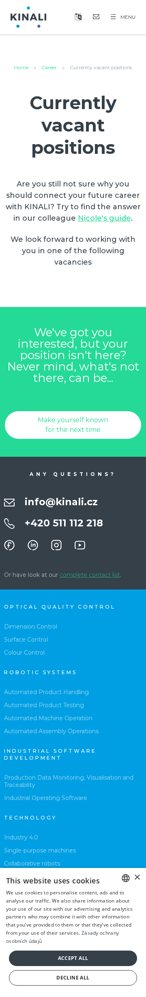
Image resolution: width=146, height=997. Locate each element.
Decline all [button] (72, 977)
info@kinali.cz (61, 502)
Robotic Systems (40, 672)
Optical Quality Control (60, 607)
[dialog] (73, 932)
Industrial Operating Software (45, 798)
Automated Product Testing (44, 705)
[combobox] (126, 878)
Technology (30, 818)
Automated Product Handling (46, 692)
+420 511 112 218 (64, 523)
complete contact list (90, 574)
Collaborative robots (32, 863)
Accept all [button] (73, 958)
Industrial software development (50, 754)
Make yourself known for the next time (73, 425)
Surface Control (26, 639)
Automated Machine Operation (48, 718)
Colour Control (24, 652)
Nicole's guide (104, 218)
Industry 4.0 (21, 837)
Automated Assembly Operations (51, 731)
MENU (127, 17)
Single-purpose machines (40, 850)
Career (49, 67)
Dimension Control (30, 626)
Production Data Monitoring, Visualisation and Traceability (68, 781)
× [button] (137, 877)
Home (21, 67)
